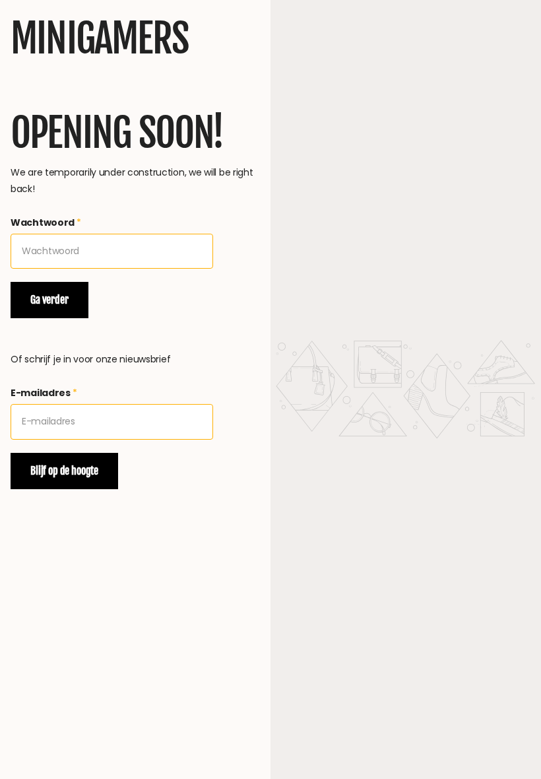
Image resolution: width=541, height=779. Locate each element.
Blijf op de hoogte (64, 470)
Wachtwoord (46, 222)
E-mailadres (44, 392)
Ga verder (49, 299)
